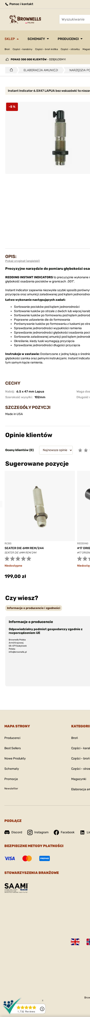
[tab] (33, 608)
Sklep (10, 39)
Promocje (11, 779)
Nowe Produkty (15, 758)
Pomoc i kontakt (21, 4)
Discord (16, 832)
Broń (7, 49)
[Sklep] (10, 70)
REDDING (82, 543)
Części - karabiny (22, 49)
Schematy (36, 39)
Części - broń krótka (46, 49)
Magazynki (78, 779)
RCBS (8, 543)
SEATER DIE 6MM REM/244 (24, 548)
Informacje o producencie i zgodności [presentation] (33, 608)
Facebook (67, 832)
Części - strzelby (70, 49)
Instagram (41, 832)
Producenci (68, 39)
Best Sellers (12, 748)
